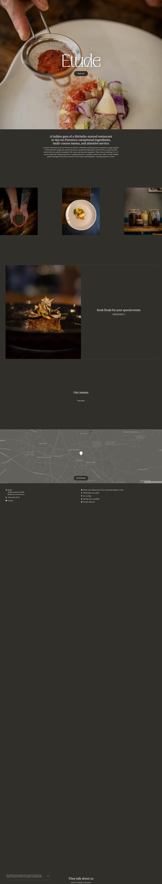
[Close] (48, 876)
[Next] (154, 211)
